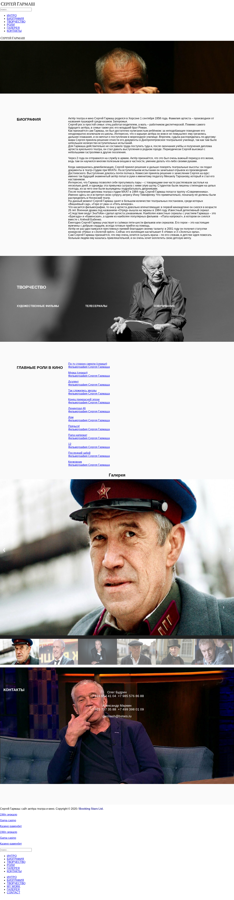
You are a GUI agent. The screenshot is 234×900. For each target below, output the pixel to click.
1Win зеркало (8, 814)
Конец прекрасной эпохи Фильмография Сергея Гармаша (89, 401)
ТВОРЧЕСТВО (16, 21)
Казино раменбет (11, 826)
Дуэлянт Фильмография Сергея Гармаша (89, 383)
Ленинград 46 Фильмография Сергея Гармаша (89, 410)
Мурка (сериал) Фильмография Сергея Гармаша (89, 374)
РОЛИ (11, 24)
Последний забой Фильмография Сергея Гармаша (89, 454)
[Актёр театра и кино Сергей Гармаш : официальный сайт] (18, 3)
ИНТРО (12, 15)
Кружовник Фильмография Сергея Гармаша (89, 463)
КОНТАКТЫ (14, 30)
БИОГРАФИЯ (15, 18)
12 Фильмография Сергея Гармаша (89, 446)
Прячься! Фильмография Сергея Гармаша (89, 428)
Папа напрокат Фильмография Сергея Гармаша (89, 437)
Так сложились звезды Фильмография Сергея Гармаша (89, 392)
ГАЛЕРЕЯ (13, 27)
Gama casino (8, 820)
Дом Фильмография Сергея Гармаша (89, 419)
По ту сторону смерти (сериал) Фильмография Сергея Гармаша (89, 365)
